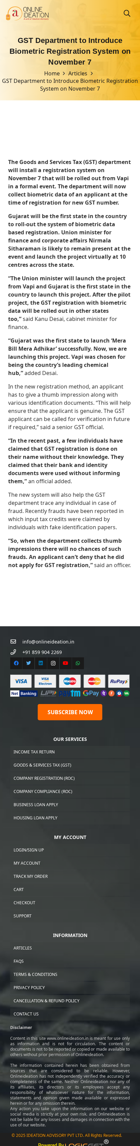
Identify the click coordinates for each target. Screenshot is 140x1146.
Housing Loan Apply (35, 818)
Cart (19, 889)
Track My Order (31, 876)
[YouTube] (66, 663)
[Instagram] (53, 663)
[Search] (127, 13)
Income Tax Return (34, 752)
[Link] (27, 13)
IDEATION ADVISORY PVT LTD (55, 1135)
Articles (23, 948)
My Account (27, 863)
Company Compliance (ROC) (43, 791)
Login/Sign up (29, 850)
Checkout (24, 903)
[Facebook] (16, 663)
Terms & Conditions (35, 974)
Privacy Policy (29, 987)
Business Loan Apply (36, 805)
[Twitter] (28, 663)
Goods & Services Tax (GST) (42, 765)
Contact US (26, 1014)
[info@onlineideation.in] (16, 641)
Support (23, 916)
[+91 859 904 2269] (16, 652)
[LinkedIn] (41, 663)
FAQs (19, 961)
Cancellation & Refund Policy (47, 1001)
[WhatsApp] (78, 663)
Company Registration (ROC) (44, 778)
